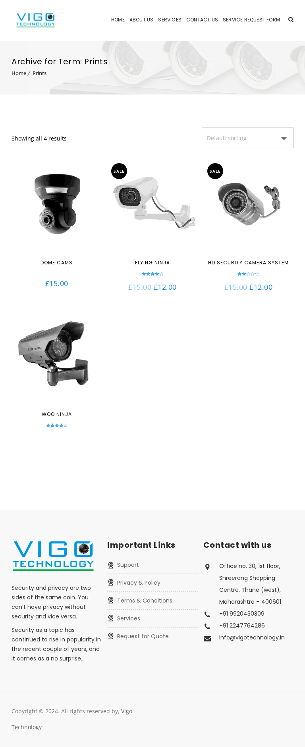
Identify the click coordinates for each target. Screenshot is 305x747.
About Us (141, 19)
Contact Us (202, 19)
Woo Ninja (57, 414)
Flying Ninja (152, 262)
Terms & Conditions (144, 601)
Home (118, 19)
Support (128, 565)
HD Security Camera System (248, 262)
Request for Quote (143, 636)
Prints (39, 73)
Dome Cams (57, 262)
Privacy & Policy (138, 583)
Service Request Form (251, 19)
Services (169, 19)
